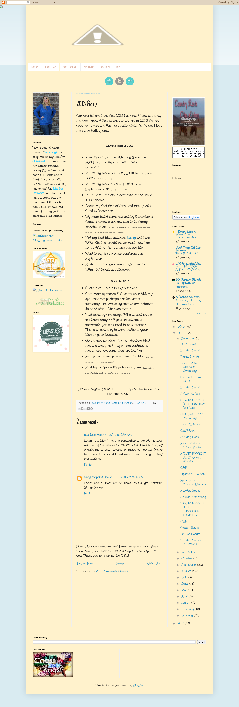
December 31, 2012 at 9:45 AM (111, 435)
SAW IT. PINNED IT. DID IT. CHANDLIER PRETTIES (193, 509)
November (189, 552)
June (185, 584)
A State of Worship (188, 269)
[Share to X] (85, 408)
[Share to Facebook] (88, 408)
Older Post (154, 563)
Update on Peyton (192, 474)
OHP (183, 468)
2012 (182, 333)
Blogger (138, 685)
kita (86, 435)
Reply (88, 465)
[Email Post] (154, 403)
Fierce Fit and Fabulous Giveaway (189, 367)
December (188, 338)
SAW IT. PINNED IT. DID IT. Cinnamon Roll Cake (193, 404)
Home (34, 67)
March (186, 603)
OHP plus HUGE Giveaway (191, 416)
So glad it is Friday (193, 497)
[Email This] (79, 408)
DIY (118, 67)
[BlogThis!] (82, 408)
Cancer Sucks (189, 527)
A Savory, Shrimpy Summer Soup (188, 302)
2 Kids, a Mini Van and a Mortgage (188, 265)
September (189, 565)
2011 (181, 623)
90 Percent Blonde (188, 280)
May (184, 590)
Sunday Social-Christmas (191, 542)
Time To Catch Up (187, 253)
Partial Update (189, 357)
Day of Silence (190, 424)
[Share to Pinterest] (91, 408)
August (186, 571)
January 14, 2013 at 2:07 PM (124, 477)
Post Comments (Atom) (112, 571)
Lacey (131, 237)
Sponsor (89, 67)
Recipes (105, 67)
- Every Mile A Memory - (186, 233)
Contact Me (70, 67)
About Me (50, 67)
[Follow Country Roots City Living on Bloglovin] (186, 218)
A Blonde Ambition (188, 297)
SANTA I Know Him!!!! (190, 379)
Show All (201, 313)
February (188, 609)
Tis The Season (190, 534)
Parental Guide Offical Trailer (191, 445)
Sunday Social (190, 350)
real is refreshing (187, 237)
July (184, 577)
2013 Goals (188, 344)
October (187, 558)
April (185, 596)
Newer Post (85, 563)
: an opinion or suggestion (185, 285)
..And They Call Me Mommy (188, 249)
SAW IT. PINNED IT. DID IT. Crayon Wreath (193, 457)
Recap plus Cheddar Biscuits (193, 482)
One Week (187, 431)
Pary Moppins (93, 477)
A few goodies (190, 394)
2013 (182, 327)
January (187, 615)
